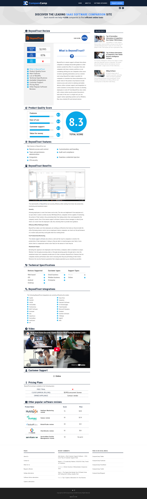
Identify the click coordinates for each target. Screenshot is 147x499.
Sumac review (45, 418)
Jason (59, 472)
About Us (26, 456)
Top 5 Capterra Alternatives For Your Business (74, 477)
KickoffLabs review (47, 424)
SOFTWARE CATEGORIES (100, 3)
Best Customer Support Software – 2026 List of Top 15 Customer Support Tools (72, 457)
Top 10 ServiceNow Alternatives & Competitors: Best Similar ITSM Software (114, 38)
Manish (60, 461)
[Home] (35, 3)
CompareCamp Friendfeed (99, 465)
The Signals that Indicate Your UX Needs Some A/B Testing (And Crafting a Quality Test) (72, 473)
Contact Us (26, 460)
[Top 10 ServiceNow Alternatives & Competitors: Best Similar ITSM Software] (99, 38)
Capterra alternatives (29, 481)
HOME (80, 3)
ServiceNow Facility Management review (47, 437)
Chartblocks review (47, 431)
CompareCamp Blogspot (98, 473)
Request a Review (28, 469)
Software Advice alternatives (31, 477)
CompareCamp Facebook (98, 460)
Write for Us (27, 465)
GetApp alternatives (29, 473)
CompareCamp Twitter (98, 456)
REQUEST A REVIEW (117, 3)
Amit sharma (61, 456)
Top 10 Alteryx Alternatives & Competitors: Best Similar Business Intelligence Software (114, 55)
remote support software (38, 239)
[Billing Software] (99, 73)
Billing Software (111, 71)
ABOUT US (88, 3)
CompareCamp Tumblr (98, 469)
